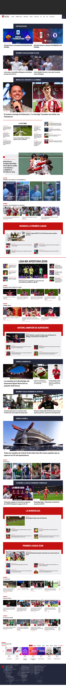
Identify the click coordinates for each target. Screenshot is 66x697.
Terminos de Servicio (9, 672)
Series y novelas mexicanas (39, 669)
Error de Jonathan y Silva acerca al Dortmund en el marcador (48, 530)
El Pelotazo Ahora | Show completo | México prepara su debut (9, 628)
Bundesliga (26, 16)
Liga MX (12, 16)
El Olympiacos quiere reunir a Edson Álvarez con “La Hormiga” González (55, 141)
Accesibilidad (8, 675)
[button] (23, 130)
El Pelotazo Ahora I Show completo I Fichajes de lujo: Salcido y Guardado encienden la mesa (51, 628)
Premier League (19, 16)
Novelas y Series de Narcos (39, 670)
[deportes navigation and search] (64, 17)
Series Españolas (37, 672)
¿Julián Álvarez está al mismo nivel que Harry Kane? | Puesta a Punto (50, 609)
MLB (47, 16)
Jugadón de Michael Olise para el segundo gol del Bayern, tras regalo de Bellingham (21, 353)
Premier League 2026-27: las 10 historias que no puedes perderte (41, 234)
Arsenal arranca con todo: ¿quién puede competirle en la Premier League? (9, 609)
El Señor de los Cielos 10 (25, 672)
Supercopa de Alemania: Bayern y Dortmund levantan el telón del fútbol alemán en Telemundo (21, 536)
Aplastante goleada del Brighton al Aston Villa (19, 564)
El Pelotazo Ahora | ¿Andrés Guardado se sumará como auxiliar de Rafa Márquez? (37, 628)
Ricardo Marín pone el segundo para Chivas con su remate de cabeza (50, 298)
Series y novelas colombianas (39, 667)
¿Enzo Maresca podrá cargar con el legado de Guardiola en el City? (21, 251)
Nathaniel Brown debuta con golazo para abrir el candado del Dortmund (49, 347)
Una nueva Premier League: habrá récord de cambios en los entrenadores (49, 245)
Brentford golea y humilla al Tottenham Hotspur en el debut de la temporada (48, 565)
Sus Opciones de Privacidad (12, 669)
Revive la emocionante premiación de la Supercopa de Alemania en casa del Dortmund (21, 347)
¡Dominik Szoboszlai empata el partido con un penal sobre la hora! (42, 553)
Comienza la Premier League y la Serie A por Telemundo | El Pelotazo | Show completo (9, 590)
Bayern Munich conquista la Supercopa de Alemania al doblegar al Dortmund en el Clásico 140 (41, 335)
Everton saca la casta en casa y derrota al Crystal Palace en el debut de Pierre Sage (21, 571)
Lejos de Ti (23, 673)
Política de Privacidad (9, 667)
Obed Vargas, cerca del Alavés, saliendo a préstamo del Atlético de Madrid (55, 130)
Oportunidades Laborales (25, 669)
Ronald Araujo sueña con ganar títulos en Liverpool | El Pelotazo (50, 589)
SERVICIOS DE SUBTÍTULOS (25, 667)
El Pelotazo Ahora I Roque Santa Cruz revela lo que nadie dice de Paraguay (23, 628)
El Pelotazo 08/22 (22, 588)
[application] (22, 130)
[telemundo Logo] (3, 667)
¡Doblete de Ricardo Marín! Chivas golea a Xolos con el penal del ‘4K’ (37, 297)
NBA (44, 16)
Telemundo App (37, 673)
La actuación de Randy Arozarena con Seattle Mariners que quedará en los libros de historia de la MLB (55, 124)
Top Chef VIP (23, 670)
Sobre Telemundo (8, 673)
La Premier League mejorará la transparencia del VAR (49, 251)
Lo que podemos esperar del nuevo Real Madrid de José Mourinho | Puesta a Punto (22, 609)
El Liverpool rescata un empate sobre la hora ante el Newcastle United (11, 218)
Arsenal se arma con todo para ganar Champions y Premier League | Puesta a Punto (36, 609)
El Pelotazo (51, 16)
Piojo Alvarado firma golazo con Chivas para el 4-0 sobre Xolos (22, 297)
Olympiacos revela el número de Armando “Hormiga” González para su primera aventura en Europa (31, 318)
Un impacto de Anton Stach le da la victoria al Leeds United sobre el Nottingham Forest (48, 571)
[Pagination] (59, 180)
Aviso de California (9, 670)
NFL (41, 16)
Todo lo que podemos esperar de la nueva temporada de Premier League (21, 245)
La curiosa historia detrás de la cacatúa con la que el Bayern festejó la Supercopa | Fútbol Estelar (48, 353)
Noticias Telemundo (24, 675)
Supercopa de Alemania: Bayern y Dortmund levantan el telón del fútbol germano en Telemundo (49, 536)
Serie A (31, 16)
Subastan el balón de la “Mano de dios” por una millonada (55, 135)
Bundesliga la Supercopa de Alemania (36, 518)
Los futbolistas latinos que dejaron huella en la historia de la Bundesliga (21, 530)
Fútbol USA (36, 16)
